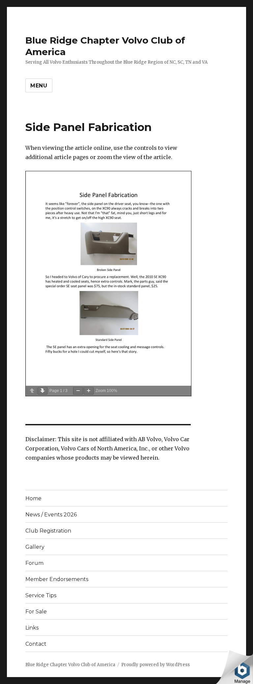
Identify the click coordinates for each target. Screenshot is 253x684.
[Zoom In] (89, 391)
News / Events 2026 (51, 514)
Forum (34, 563)
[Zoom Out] (78, 391)
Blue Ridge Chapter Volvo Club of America (70, 665)
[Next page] (42, 391)
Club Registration (48, 531)
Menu (38, 85)
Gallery (34, 547)
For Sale (36, 611)
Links (32, 628)
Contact (35, 644)
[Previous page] (32, 391)
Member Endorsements (56, 579)
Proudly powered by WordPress (155, 665)
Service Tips (40, 595)
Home (33, 498)
